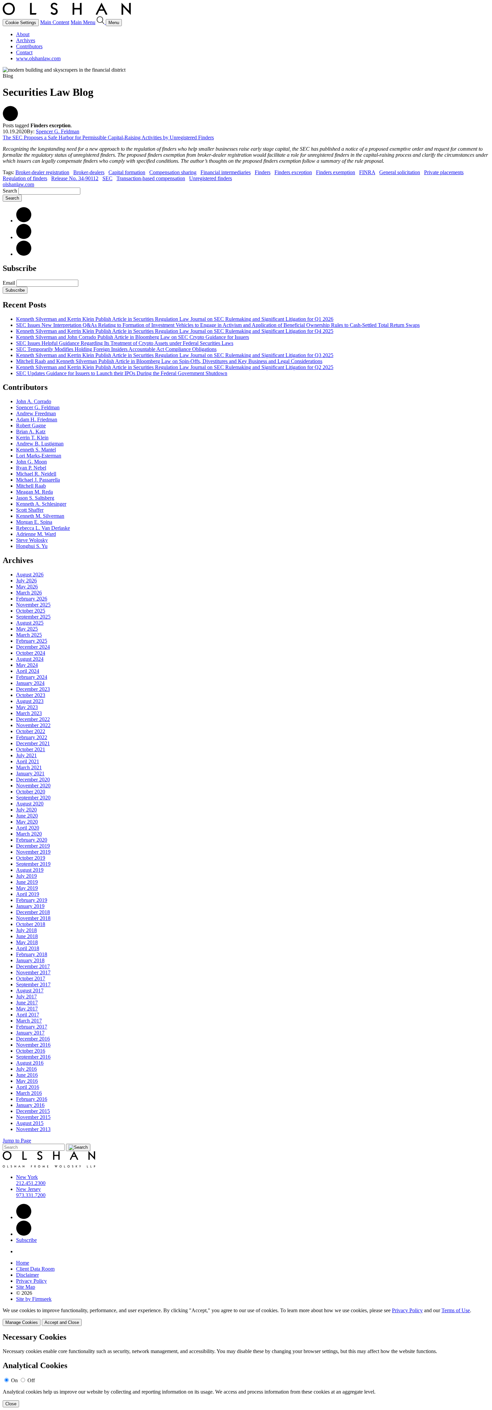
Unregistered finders (210, 178)
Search (10, 191)
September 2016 (33, 1057)
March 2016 (29, 1093)
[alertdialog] (246, 1370)
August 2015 (30, 1123)
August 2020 (30, 803)
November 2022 (33, 725)
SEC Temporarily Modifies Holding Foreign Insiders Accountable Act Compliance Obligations (116, 349)
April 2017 (27, 1014)
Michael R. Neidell (36, 474)
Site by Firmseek (34, 1299)
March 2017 (29, 1021)
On (14, 1380)
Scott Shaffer (30, 510)
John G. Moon (31, 462)
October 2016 (30, 1051)
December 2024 (33, 647)
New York (27, 1177)
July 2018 (26, 930)
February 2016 (31, 1099)
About (22, 34)
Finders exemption (335, 172)
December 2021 (33, 743)
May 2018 (27, 942)
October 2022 (30, 731)
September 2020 (33, 797)
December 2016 (33, 1039)
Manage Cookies (21, 1322)
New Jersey (28, 1189)
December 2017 (33, 966)
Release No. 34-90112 (74, 178)
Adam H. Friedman (36, 419)
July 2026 (26, 580)
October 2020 (30, 791)
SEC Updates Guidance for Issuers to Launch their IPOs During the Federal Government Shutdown (121, 373)
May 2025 (27, 629)
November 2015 (33, 1117)
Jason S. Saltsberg (35, 498)
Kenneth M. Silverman (40, 516)
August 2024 (30, 659)
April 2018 (27, 948)
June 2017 (27, 1002)
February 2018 (31, 954)
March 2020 (29, 834)
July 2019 (26, 876)
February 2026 (31, 599)
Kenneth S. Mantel (36, 449)
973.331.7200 (31, 1195)
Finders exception (293, 172)
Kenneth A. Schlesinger (41, 504)
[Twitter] (23, 237)
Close (10, 1403)
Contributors (29, 46)
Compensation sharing (172, 172)
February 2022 (31, 737)
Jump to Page (17, 1140)
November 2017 (33, 972)
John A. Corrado (33, 401)
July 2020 (26, 810)
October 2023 (30, 695)
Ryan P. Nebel (31, 468)
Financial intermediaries (225, 172)
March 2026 (29, 592)
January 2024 (30, 683)
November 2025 (33, 605)
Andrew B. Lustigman (40, 443)
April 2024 (27, 671)
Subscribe (15, 290)
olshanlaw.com (18, 184)
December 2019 (33, 846)
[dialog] (246, 1317)
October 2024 (30, 653)
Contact (24, 52)
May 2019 (27, 888)
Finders (262, 172)
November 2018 (33, 918)
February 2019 (31, 900)
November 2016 (33, 1045)
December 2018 (33, 912)
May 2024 (27, 665)
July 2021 (26, 755)
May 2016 (27, 1081)
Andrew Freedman (36, 413)
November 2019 (33, 852)
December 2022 (33, 719)
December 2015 (33, 1111)
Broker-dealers (88, 172)
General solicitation (399, 172)
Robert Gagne (31, 425)
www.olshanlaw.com (38, 58)
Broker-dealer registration (42, 172)
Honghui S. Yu (32, 546)
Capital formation (126, 172)
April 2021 (27, 761)
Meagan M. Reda (34, 492)
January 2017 (30, 1033)
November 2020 (33, 785)
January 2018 (30, 960)
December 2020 (33, 779)
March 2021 (29, 767)
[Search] (101, 22)
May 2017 (27, 1008)
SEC (107, 178)
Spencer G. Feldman (57, 131)
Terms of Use (455, 1310)
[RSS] (23, 254)
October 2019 (30, 858)
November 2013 (33, 1129)
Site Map (25, 1287)
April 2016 (27, 1087)
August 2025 (30, 623)
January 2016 (30, 1105)
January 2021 (30, 773)
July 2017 (26, 996)
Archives (25, 40)
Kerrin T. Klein (32, 437)
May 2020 (27, 822)
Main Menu (83, 22)
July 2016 (26, 1069)
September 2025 (33, 617)
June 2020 (27, 816)
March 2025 (29, 635)
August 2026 (30, 574)
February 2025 (31, 641)
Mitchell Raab (31, 486)
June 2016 (27, 1075)
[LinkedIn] (23, 220)
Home (22, 1263)
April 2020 (27, 828)
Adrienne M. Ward (36, 534)
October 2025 (30, 611)
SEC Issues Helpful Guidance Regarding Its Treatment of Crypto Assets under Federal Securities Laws (124, 343)
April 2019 (27, 894)
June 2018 (27, 936)
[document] (246, 1370)
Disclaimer (27, 1275)
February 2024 (31, 677)
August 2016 (30, 1063)
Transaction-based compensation (150, 178)
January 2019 (30, 906)
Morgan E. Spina (34, 522)
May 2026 (27, 586)
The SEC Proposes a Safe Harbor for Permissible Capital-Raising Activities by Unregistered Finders (108, 137)
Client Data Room (35, 1269)
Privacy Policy (31, 1281)
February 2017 (31, 1027)
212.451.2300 (31, 1183)
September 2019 (33, 864)
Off (31, 1380)
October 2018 (30, 924)
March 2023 (29, 713)
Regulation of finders (25, 178)
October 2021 (30, 749)
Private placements (444, 172)
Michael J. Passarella (38, 480)
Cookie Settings (20, 22)
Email (9, 283)
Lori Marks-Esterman (38, 456)
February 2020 (31, 840)
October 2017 (30, 978)
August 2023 (30, 701)
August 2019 (30, 870)
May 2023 (27, 707)
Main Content (54, 22)
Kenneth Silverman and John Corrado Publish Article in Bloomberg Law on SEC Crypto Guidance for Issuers (132, 337)
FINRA (367, 172)
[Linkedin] (23, 1217)
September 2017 (33, 984)
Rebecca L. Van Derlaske (43, 528)
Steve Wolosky (32, 540)
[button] (10, 119)
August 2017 (30, 990)
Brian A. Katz (31, 431)
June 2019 (27, 882)
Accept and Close (62, 1322)
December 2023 (33, 689)
